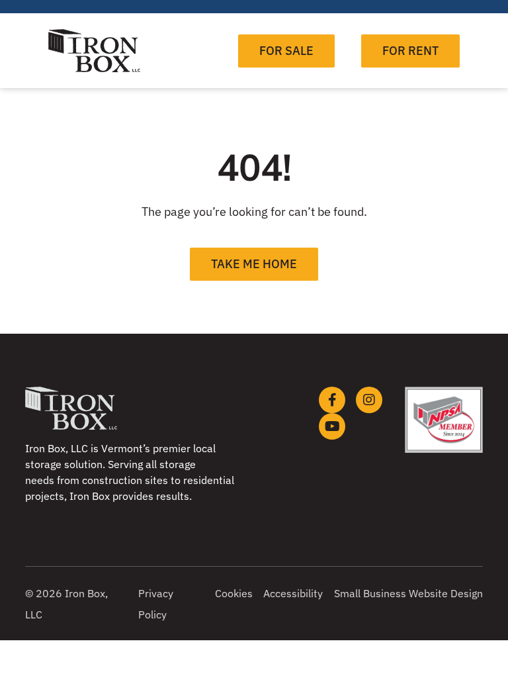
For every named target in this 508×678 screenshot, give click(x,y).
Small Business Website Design (408, 593)
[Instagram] (369, 400)
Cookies (234, 593)
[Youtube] (332, 426)
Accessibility (293, 593)
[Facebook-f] (332, 400)
